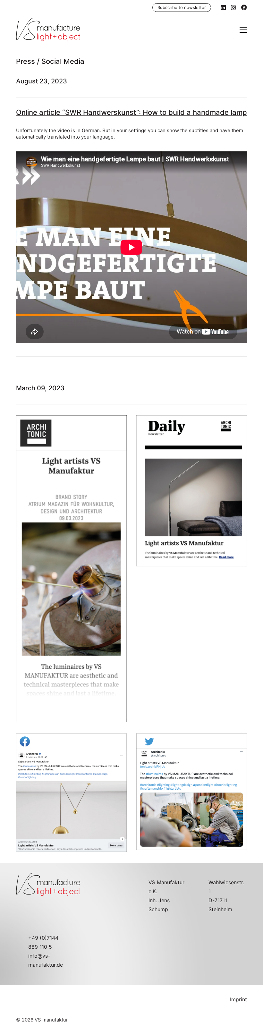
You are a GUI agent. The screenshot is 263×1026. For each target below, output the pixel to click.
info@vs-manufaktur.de (45, 960)
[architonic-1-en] (71, 568)
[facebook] (71, 792)
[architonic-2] (191, 493)
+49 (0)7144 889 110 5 (43, 942)
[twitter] (191, 791)
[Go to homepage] (48, 29)
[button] (243, 29)
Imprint (238, 999)
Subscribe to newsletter (181, 7)
